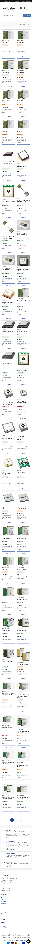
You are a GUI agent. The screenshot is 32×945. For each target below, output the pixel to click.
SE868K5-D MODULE (6, 538)
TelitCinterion (4, 903)
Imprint (3, 922)
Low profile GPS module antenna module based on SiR (8, 333)
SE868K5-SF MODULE (22, 569)
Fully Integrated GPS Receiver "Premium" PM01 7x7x (23, 234)
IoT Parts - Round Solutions (13, 940)
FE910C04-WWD (20, 72)
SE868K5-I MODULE (21, 538)
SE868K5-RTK (5, 569)
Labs (2, 899)
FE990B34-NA (5, 102)
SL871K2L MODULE (21, 630)
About (2, 898)
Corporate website (5, 887)
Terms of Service (5, 928)
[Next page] (20, 820)
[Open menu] (29, 8)
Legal (2, 924)
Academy (3, 912)
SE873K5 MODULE (6, 630)
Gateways (3, 901)
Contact (3, 914)
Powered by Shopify (24, 940)
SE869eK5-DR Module (22, 599)
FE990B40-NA (5, 131)
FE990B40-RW (20, 131)
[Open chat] (28, 941)
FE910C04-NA (5, 42)
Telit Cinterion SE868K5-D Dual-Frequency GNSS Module (8, 695)
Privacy (3, 926)
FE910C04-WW (5, 72)
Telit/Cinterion (5, 40)
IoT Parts (4, 659)
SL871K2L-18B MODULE (7, 661)
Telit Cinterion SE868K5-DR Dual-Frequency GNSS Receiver (23, 696)
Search (28, 15)
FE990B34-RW (20, 102)
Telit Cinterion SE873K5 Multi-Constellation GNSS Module (22, 765)
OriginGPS (4, 160)
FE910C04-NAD (20, 42)
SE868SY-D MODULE (6, 600)
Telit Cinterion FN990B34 (22, 664)
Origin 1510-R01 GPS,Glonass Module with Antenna (23, 438)
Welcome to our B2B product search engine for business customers (16, 1)
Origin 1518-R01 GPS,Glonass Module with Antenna (8, 473)
